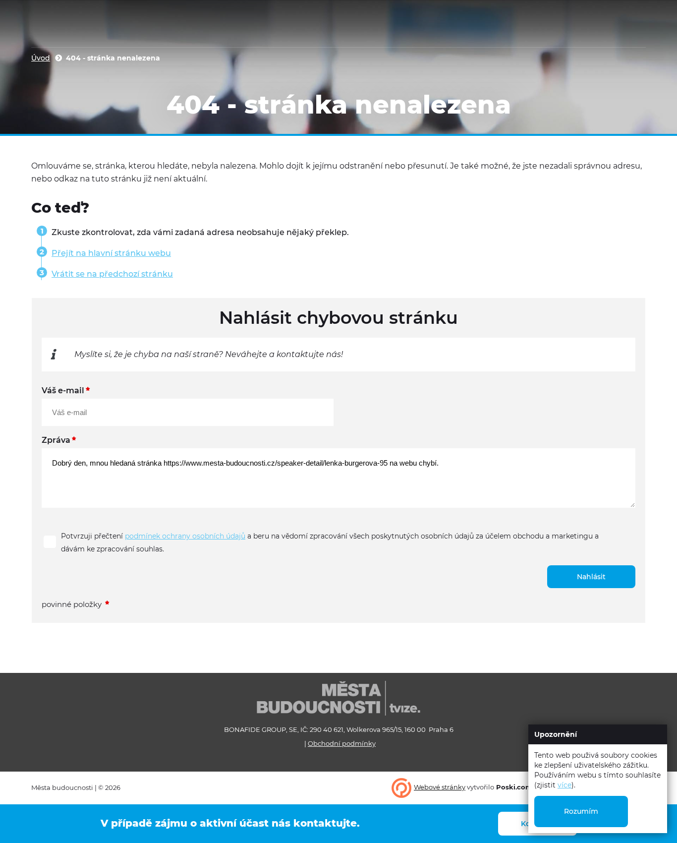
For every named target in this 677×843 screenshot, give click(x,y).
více (564, 785)
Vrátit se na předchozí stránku (112, 274)
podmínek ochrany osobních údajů (185, 536)
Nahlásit (591, 576)
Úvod (40, 58)
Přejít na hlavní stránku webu (111, 253)
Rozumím (581, 811)
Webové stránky (439, 787)
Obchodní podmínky (342, 743)
